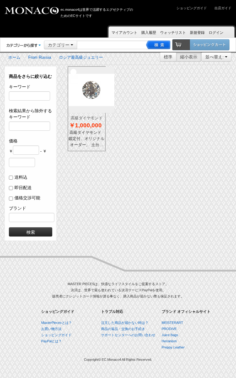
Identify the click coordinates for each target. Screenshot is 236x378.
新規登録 (197, 32)
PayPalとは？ (51, 341)
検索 (30, 232)
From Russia (39, 57)
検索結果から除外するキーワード (30, 113)
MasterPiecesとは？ (56, 322)
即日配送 (23, 187)
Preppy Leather (173, 347)
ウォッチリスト (173, 32)
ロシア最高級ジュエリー (81, 57)
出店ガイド (222, 8)
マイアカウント (124, 32)
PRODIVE (169, 329)
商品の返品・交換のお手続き (123, 329)
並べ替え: (215, 56)
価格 (13, 140)
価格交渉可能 (27, 197)
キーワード (19, 86)
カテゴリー (59, 44)
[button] (23, 45)
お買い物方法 (51, 329)
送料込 (20, 177)
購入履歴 (148, 32)
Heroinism (169, 341)
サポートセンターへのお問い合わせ (128, 335)
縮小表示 (188, 56)
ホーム (14, 57)
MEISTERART (172, 322)
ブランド (17, 208)
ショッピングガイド (191, 8)
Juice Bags (170, 335)
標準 (168, 56)
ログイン (216, 32)
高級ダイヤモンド (87, 118)
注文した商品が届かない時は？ (124, 322)
